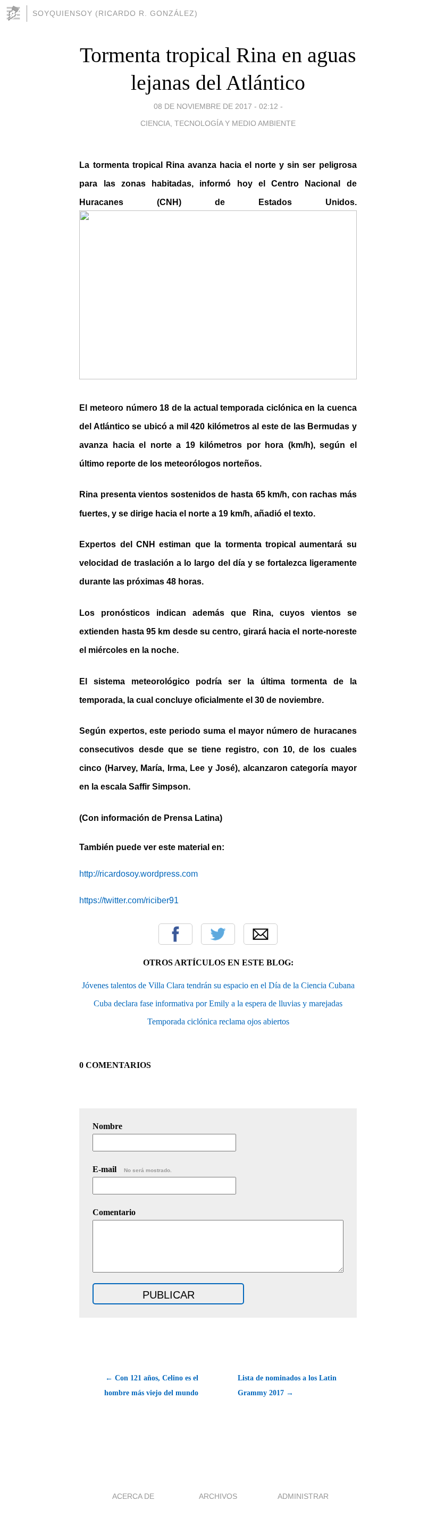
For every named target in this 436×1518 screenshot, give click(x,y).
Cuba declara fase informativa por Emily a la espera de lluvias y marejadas (218, 1003)
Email (261, 934)
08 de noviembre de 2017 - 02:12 (216, 106)
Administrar (303, 1496)
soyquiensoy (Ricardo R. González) (115, 13)
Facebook (175, 934)
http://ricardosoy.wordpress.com (138, 873)
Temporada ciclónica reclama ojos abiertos (218, 1021)
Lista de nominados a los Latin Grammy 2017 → (287, 1385)
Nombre (107, 1126)
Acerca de (133, 1496)
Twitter (218, 934)
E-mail (132, 1169)
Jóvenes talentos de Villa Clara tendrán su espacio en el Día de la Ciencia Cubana (218, 985)
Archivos (218, 1496)
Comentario (114, 1212)
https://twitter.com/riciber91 (129, 900)
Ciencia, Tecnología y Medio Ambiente (218, 123)
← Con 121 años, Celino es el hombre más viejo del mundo (151, 1385)
